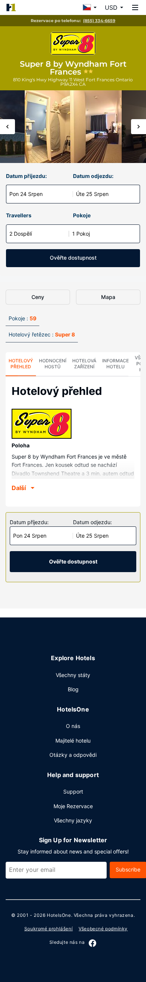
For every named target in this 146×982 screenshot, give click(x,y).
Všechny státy (73, 675)
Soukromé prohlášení (48, 928)
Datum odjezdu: (93, 176)
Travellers (18, 215)
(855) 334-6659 (99, 20)
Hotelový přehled (21, 363)
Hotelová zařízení (84, 363)
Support (73, 791)
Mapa (108, 297)
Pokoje (82, 215)
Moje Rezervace (73, 806)
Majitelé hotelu (73, 740)
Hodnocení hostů (52, 363)
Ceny (37, 297)
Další (19, 488)
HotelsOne (59, 915)
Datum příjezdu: (26, 176)
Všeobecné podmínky (103, 928)
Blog (73, 689)
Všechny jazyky (73, 820)
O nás (73, 726)
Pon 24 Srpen (26, 194)
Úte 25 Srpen (92, 194)
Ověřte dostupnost (73, 257)
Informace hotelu (115, 363)
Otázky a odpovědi (73, 755)
